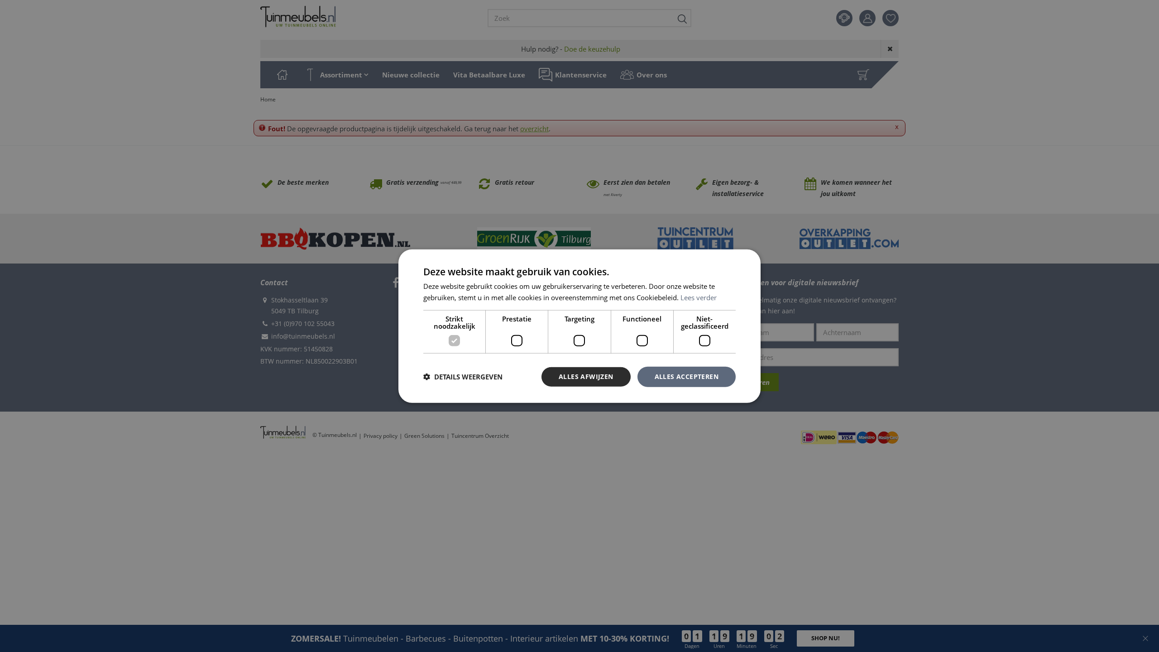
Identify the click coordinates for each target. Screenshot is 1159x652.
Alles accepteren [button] (686, 376)
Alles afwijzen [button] (586, 376)
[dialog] (579, 326)
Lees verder (698, 297)
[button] (463, 377)
